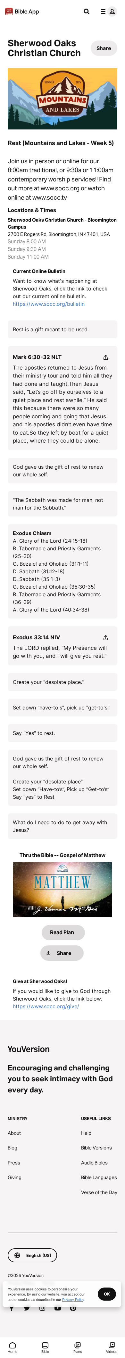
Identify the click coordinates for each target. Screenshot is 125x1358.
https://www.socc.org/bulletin (49, 304)
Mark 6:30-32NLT (37, 357)
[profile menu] (108, 11)
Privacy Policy (73, 1299)
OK (107, 1293)
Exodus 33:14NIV (36, 637)
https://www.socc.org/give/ (46, 1006)
